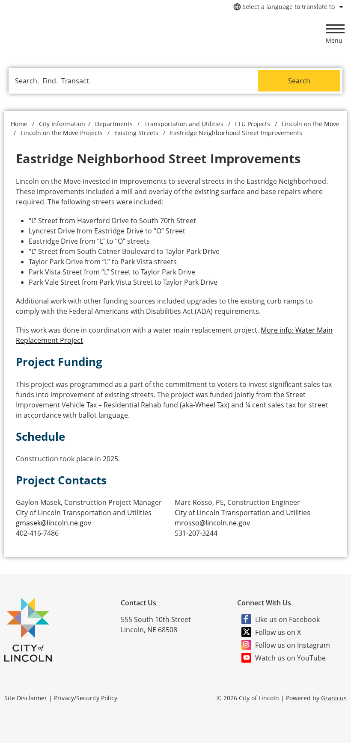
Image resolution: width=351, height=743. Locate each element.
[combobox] (287, 7)
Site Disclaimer (25, 698)
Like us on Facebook (287, 619)
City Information (62, 124)
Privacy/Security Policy (85, 698)
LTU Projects (253, 124)
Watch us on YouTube (290, 658)
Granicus (334, 698)
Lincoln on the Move (310, 124)
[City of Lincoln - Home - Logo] (71, 33)
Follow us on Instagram (292, 645)
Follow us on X (278, 632)
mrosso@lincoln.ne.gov (212, 523)
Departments (114, 124)
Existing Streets (137, 133)
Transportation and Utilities (184, 124)
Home (19, 124)
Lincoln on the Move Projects (62, 133)
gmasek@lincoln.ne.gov (53, 523)
